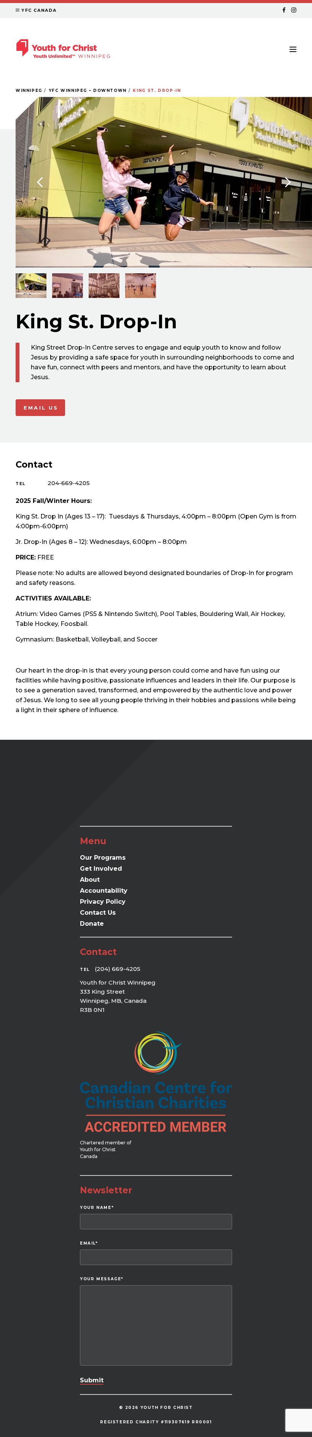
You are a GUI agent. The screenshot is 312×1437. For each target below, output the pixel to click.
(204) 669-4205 (117, 968)
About (90, 879)
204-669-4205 (69, 483)
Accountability (103, 890)
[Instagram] (293, 10)
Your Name (97, 1207)
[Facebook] (283, 10)
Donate (92, 923)
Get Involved (101, 868)
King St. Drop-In (157, 90)
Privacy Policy (103, 901)
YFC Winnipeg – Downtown (88, 90)
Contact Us (98, 912)
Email (89, 1243)
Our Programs (103, 857)
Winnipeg (29, 90)
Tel (20, 483)
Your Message (102, 1278)
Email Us (41, 408)
